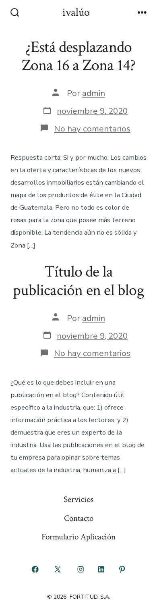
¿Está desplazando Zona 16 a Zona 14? (79, 56)
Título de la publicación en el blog (78, 281)
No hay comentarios (92, 128)
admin (93, 93)
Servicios (78, 499)
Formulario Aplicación (78, 536)
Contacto (78, 518)
